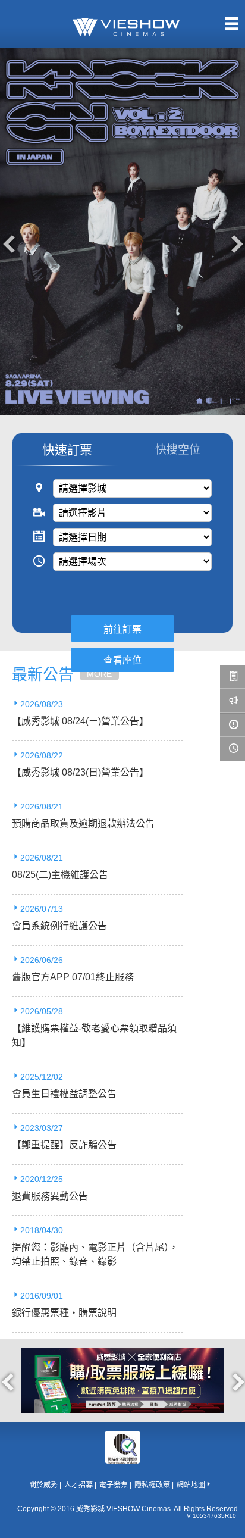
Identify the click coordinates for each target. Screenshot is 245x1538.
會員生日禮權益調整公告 (64, 1094)
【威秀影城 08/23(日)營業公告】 (80, 772)
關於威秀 (43, 1485)
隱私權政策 (152, 1485)
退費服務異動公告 (50, 1196)
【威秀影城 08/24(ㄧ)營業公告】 (80, 721)
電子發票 (113, 1485)
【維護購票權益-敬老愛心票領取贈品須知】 (94, 1035)
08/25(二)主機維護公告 (60, 875)
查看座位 (122, 660)
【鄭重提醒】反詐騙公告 (64, 1145)
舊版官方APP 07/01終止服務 (73, 977)
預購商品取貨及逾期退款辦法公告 (83, 823)
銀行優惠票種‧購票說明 (64, 1313)
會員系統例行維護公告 (59, 926)
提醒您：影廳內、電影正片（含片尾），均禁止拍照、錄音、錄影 (95, 1254)
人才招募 (78, 1485)
